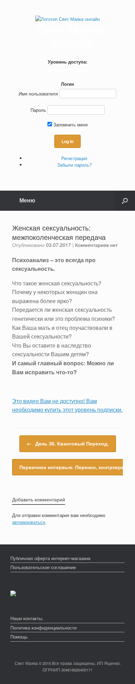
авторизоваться (28, 522)
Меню (27, 200)
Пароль (38, 110)
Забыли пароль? (74, 164)
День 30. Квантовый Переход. (68, 443)
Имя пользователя (38, 93)
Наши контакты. (26, 618)
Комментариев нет (96, 244)
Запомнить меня (70, 124)
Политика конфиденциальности (43, 627)
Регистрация (74, 158)
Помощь (19, 636)
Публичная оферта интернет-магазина (50, 558)
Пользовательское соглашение (43, 567)
